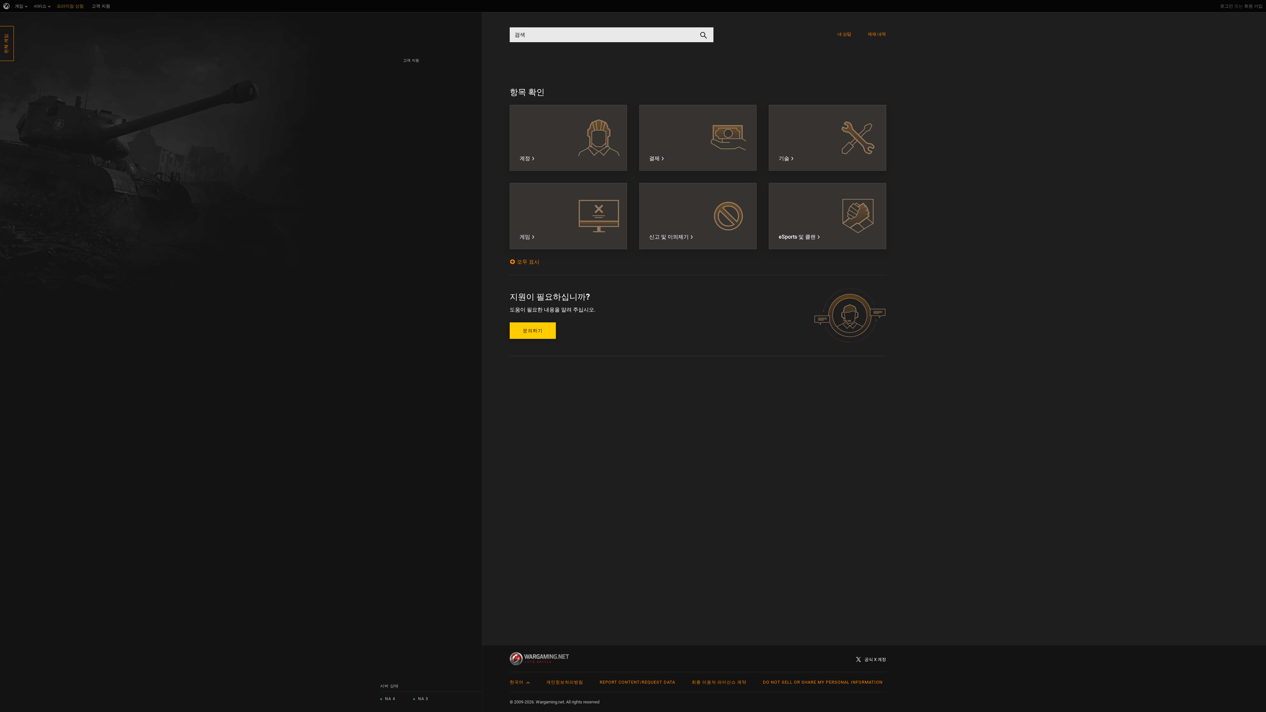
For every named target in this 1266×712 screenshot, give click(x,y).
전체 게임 (6, 43)
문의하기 (533, 330)
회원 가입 (1253, 6)
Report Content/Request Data (637, 682)
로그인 (1226, 6)
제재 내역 (877, 34)
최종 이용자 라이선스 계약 (719, 682)
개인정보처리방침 (564, 682)
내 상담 (844, 34)
